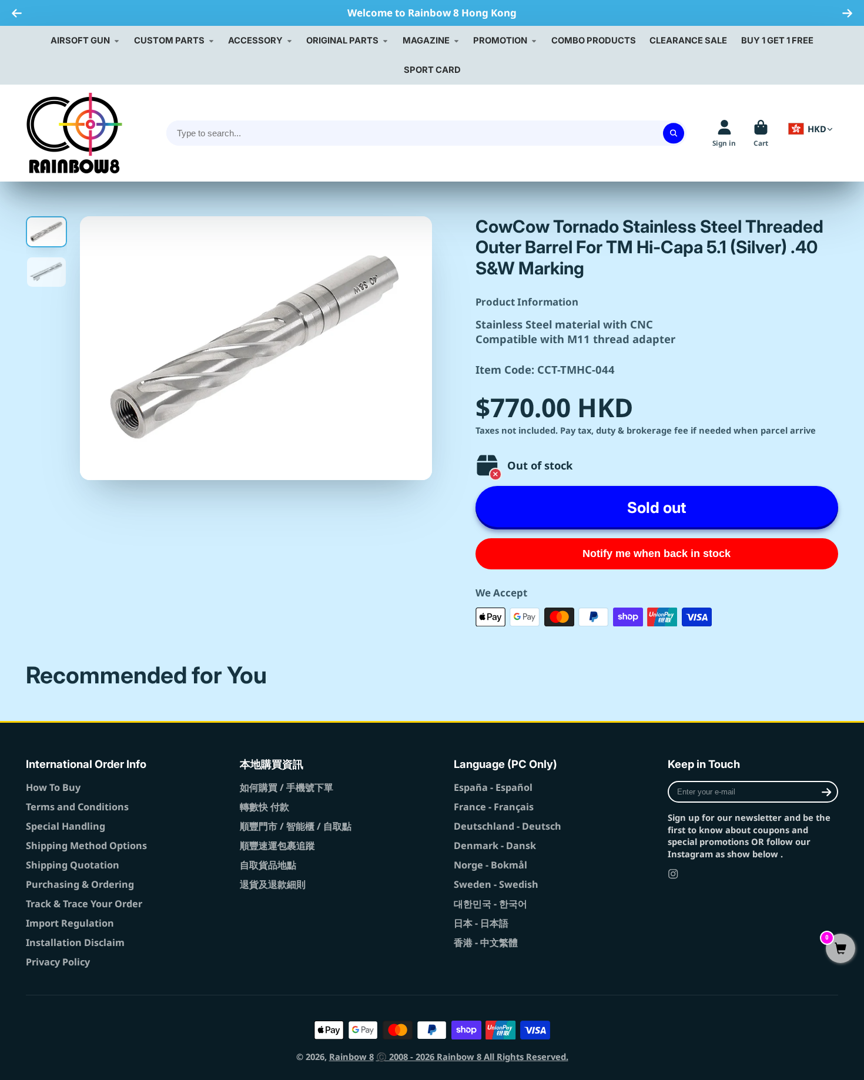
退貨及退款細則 (273, 884)
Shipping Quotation (72, 864)
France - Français (494, 806)
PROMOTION (500, 40)
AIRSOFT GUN (80, 40)
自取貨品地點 (268, 864)
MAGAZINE (426, 40)
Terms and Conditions (77, 806)
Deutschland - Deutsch (507, 826)
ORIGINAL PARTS (342, 40)
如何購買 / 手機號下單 (286, 787)
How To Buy (53, 787)
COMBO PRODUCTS (593, 40)
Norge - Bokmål (490, 864)
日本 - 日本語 (481, 923)
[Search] (673, 133)
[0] (840, 949)
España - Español (493, 787)
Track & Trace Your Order (84, 903)
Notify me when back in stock (656, 553)
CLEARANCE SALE (688, 40)
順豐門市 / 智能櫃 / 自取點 (295, 826)
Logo (74, 133)
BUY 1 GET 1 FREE (777, 40)
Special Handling (65, 826)
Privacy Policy (58, 961)
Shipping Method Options (86, 845)
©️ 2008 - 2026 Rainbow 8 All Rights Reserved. (472, 1056)
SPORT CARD (432, 70)
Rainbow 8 (351, 1056)
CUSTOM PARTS (169, 40)
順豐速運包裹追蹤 (277, 845)
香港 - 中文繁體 (486, 942)
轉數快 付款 (264, 806)
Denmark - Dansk (495, 845)
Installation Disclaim (75, 942)
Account (724, 133)
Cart (761, 133)
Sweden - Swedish (496, 884)
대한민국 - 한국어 (490, 903)
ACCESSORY (255, 40)
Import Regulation (70, 923)
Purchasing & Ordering (80, 884)
